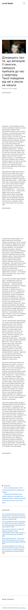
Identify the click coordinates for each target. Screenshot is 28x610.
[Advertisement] (14, 22)
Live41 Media (7, 3)
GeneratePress (22, 607)
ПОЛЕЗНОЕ (7, 485)
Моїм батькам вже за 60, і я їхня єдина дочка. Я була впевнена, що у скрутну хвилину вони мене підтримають (13, 540)
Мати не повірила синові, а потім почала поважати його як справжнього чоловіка (13, 490)
